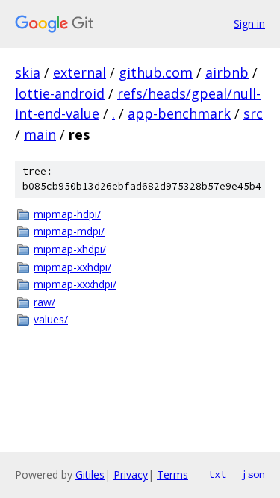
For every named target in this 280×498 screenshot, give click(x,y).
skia (27, 72)
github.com (156, 72)
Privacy (130, 474)
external (79, 72)
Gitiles (90, 474)
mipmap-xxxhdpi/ (75, 284)
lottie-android (60, 93)
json (253, 474)
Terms (172, 474)
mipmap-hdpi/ (67, 214)
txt (217, 474)
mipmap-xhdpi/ (70, 249)
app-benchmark (179, 113)
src (253, 113)
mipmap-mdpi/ (69, 231)
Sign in (249, 23)
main (40, 134)
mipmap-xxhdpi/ (72, 267)
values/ (51, 319)
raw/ (44, 302)
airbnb (227, 72)
